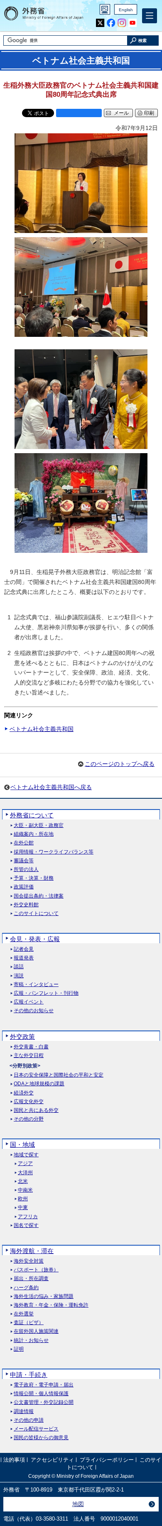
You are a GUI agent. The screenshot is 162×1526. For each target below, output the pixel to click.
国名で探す (26, 1225)
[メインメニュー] (149, 15)
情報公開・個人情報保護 (41, 1393)
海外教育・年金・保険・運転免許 (51, 1305)
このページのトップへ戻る (120, 764)
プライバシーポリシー (107, 1460)
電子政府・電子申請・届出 (44, 1385)
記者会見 (24, 949)
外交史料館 (26, 905)
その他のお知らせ (34, 1010)
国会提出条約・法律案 (39, 896)
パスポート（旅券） (36, 1270)
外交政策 (22, 1036)
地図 (78, 1504)
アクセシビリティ (52, 1460)
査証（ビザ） (29, 1322)
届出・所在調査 (31, 1278)
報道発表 (24, 958)
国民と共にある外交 (36, 1110)
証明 (19, 1349)
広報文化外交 (29, 1101)
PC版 (105, 9)
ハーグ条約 (26, 1287)
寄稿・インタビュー (36, 984)
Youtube (132, 23)
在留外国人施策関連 (36, 1331)
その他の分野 (29, 1119)
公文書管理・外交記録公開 (44, 1402)
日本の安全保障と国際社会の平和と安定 (58, 1075)
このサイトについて (36, 913)
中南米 (25, 1190)
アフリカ (28, 1216)
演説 (19, 976)
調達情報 (24, 1411)
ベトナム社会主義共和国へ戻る (51, 787)
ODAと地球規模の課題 (39, 1084)
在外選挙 (24, 1314)
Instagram (122, 23)
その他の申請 (29, 1420)
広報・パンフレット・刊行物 (46, 993)
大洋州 (25, 1172)
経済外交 (24, 1093)
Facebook (111, 23)
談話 (19, 966)
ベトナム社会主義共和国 (42, 729)
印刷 (149, 113)
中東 (23, 1207)
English (126, 9)
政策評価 (24, 887)
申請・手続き (28, 1374)
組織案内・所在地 (34, 834)
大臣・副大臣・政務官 (39, 825)
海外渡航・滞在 (32, 1250)
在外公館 (24, 843)
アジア (25, 1163)
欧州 (23, 1199)
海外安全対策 (29, 1261)
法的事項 (14, 1460)
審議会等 (24, 861)
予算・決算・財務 (34, 878)
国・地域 (22, 1144)
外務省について (32, 815)
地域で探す (26, 1155)
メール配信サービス (36, 1429)
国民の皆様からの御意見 (41, 1437)
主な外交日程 (29, 1055)
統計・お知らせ (31, 1340)
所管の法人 (26, 869)
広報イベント (29, 1002)
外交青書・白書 (31, 1047)
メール (121, 113)
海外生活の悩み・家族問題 (44, 1296)
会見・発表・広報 (35, 938)
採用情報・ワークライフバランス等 (53, 852)
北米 (23, 1181)
